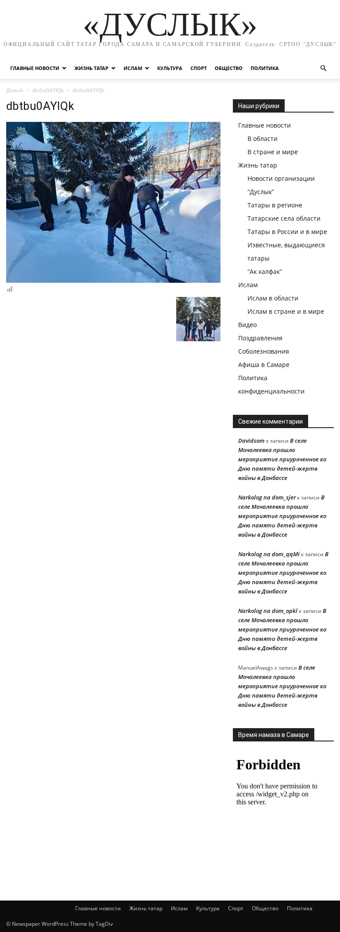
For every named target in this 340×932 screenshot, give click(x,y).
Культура (169, 68)
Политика (265, 68)
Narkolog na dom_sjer (267, 497)
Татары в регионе (274, 205)
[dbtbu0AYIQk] (113, 280)
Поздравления (260, 338)
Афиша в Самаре (264, 364)
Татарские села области (284, 218)
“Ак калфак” (264, 271)
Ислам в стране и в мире (285, 311)
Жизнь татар (91, 68)
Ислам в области (272, 298)
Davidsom (251, 441)
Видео (247, 324)
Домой (14, 90)
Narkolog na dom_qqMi (269, 554)
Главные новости (34, 68)
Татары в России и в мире (287, 231)
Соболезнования (263, 351)
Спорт (198, 68)
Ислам (133, 68)
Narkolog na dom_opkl (268, 611)
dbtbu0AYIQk (48, 90)
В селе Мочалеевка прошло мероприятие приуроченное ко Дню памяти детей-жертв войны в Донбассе (282, 459)
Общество (229, 68)
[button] (323, 68)
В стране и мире (272, 152)
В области (262, 138)
